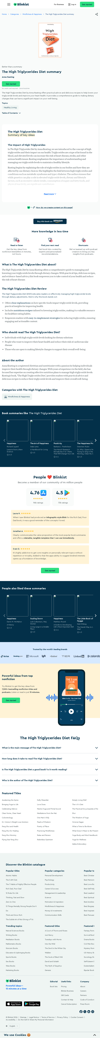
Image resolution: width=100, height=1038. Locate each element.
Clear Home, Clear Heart (11, 813)
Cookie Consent (77, 1017)
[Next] (95, 440)
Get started (87, 4)
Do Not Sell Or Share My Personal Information (36, 1020)
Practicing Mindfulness (45, 831)
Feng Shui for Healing (10, 831)
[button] (50, 747)
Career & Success (52, 889)
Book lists (53, 986)
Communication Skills (53, 915)
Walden (48, 953)
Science (48, 897)
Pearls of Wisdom (44, 822)
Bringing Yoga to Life (10, 804)
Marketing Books (12, 970)
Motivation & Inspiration (54, 902)
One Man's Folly (43, 818)
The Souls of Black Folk (54, 957)
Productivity (50, 884)
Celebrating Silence (9, 809)
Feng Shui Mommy (9, 835)
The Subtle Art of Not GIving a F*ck (19, 919)
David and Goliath (52, 961)
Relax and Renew (44, 835)
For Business (59, 4)
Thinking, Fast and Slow (15, 897)
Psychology (49, 880)
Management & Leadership (55, 893)
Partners (83, 995)
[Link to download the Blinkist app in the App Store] (14, 1003)
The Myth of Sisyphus (53, 966)
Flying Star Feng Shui (10, 840)
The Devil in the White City (55, 948)
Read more (49, 194)
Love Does (41, 804)
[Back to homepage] (21, 4)
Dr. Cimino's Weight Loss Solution (15, 822)
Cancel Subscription (69, 1004)
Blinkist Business (67, 991)
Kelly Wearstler (43, 800)
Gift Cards (65, 995)
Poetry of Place (43, 826)
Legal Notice (34, 1017)
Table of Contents (10, 113)
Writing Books (11, 935)
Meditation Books (13, 939)
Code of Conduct (87, 1000)
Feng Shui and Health (10, 826)
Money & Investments (53, 911)
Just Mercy (49, 935)
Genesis (48, 970)
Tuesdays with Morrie (53, 939)
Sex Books (10, 961)
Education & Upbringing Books (18, 953)
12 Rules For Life (12, 893)
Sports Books (11, 957)
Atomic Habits (11, 875)
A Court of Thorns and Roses (56, 931)
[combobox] (14, 1026)
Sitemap (23, 1017)
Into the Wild (50, 944)
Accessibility (10, 1020)
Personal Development (54, 875)
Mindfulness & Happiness (32, 14)
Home (4, 14)
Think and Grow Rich (14, 915)
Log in (73, 4)
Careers (83, 991)
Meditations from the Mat (47, 813)
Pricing (63, 986)
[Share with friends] (96, 14)
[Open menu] (9, 4)
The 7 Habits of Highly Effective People (21, 884)
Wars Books (10, 966)
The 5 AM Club (11, 880)
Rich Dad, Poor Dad (13, 889)
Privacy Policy (62, 1017)
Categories (14, 14)
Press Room (85, 1004)
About (82, 986)
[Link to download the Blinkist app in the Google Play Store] (32, 1003)
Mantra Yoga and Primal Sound (49, 809)
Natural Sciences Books (15, 931)
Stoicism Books (12, 948)
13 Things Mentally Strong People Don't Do (21, 908)
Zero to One (10, 902)
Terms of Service (48, 1017)
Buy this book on (44, 221)
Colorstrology (7, 818)
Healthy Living (10, 107)
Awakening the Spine (10, 800)
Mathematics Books (13, 944)
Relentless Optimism (45, 840)
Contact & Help (67, 1000)
